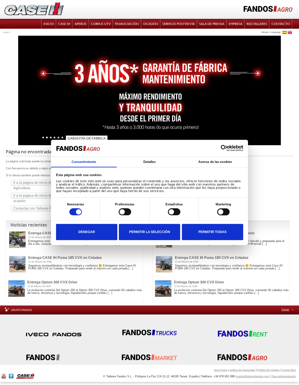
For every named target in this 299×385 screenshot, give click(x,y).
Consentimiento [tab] (84, 162)
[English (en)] (290, 32)
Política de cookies (268, 370)
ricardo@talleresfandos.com (252, 376)
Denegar (86, 232)
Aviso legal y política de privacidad (234, 370)
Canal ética (289, 370)
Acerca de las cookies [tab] (215, 162)
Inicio (6, 32)
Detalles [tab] (149, 162)
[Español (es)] (284, 32)
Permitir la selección (149, 232)
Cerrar (285, 309)
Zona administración (283, 376)
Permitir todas (212, 232)
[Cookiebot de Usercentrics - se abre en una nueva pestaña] (224, 148)
